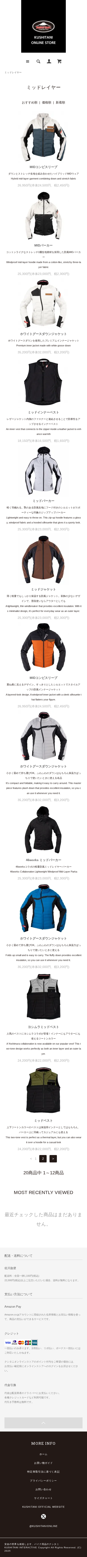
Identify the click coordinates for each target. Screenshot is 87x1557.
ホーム (43, 1454)
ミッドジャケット (43, 589)
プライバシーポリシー (43, 1480)
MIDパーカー (43, 245)
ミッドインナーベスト (43, 412)
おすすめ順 (29, 102)
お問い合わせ (43, 1489)
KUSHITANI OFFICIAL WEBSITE (43, 1506)
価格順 (46, 102)
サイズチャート (43, 1498)
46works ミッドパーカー (43, 860)
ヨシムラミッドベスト (43, 1027)
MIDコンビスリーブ (43, 167)
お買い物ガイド (43, 1463)
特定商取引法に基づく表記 (43, 1471)
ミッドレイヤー (13, 72)
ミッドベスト (43, 1120)
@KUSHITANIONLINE (43, 1526)
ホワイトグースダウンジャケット (43, 334)
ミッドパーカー (43, 501)
